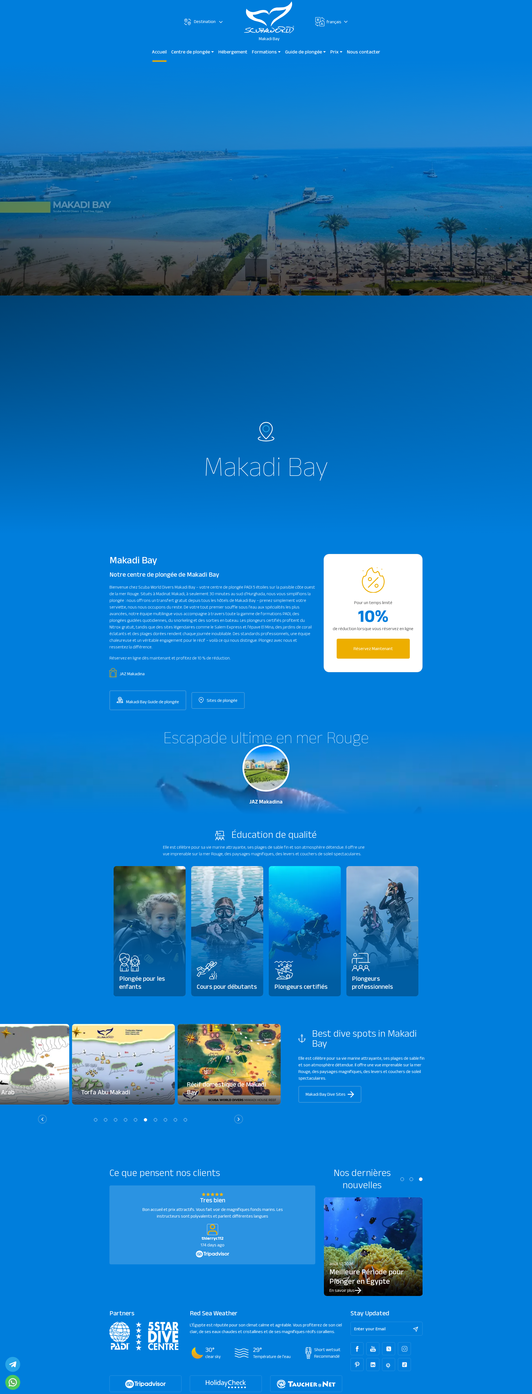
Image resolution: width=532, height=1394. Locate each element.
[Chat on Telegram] (12, 1364)
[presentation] (42, 1119)
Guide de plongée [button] (304, 52)
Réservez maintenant (373, 648)
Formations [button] (265, 52)
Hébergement (232, 52)
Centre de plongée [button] (191, 52)
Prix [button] (335, 52)
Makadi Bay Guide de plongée (152, 701)
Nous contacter (363, 52)
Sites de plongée (221, 700)
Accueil (159, 52)
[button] (96, 1119)
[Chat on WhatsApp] (12, 1382)
